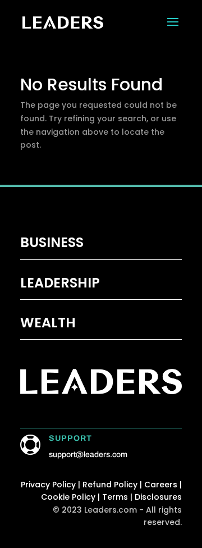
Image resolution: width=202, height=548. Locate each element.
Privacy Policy (48, 484)
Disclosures (158, 497)
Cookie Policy (68, 497)
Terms (115, 497)
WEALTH (48, 322)
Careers (160, 484)
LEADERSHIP (60, 282)
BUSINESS (52, 242)
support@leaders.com (88, 454)
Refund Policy (111, 484)
